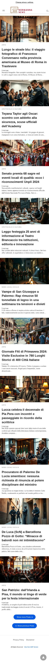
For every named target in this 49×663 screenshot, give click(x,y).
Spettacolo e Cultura (11, 109)
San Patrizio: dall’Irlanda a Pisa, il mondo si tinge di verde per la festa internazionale (24, 594)
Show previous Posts (25, 626)
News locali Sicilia (10, 287)
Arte (4, 45)
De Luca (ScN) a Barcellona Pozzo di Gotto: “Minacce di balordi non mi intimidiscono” (23, 536)
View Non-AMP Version (31, 647)
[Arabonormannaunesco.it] (26, 9)
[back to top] (43, 657)
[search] (47, 11)
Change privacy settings (24, 2)
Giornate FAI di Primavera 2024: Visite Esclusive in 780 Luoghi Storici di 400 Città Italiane (24, 356)
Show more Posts (24, 617)
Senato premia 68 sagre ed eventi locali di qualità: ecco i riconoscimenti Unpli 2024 (23, 177)
